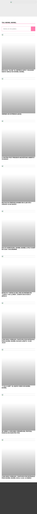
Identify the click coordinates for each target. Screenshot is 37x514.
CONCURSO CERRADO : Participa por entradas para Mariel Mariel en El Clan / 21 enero (18, 477)
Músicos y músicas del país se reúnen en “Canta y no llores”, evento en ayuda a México (17, 294)
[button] (18, 14)
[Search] (33, 29)
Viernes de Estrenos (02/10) (11, 114)
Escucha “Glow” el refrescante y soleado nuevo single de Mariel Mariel (18, 70)
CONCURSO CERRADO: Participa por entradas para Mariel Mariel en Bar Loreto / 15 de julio (18, 341)
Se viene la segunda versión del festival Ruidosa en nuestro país (17, 432)
